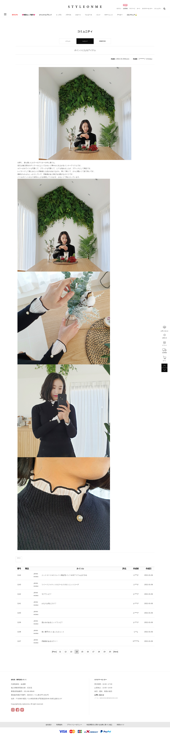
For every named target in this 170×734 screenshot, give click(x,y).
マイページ (132, 8)
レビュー (85, 41)
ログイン (119, 8)
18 (99, 652)
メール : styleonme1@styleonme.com (106, 698)
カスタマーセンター (147, 8)
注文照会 (164, 352)
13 (71, 652)
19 (104, 652)
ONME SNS (102, 41)
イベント (164, 345)
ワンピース (88, 15)
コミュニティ (157, 8)
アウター (119, 15)
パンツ (98, 15)
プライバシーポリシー (74, 725)
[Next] (115, 652)
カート (138, 8)
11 (60, 652)
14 (76, 652)
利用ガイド (120, 725)
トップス (58, 15)
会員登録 (125, 8)
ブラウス (68, 15)
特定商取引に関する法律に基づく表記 (99, 725)
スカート (78, 15)
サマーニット (108, 15)
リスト (19, 558)
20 (110, 652)
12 (65, 652)
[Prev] (54, 652)
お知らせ (164, 337)
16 (88, 652)
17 (93, 652)
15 (82, 652)
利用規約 (59, 725)
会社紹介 (49, 725)
